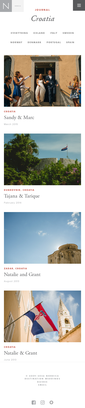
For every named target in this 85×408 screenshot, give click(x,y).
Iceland (39, 33)
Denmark (35, 42)
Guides (42, 382)
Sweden (68, 33)
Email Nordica (42, 385)
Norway (16, 42)
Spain (70, 42)
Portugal (54, 42)
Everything (19, 33)
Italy (54, 33)
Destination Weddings (42, 378)
